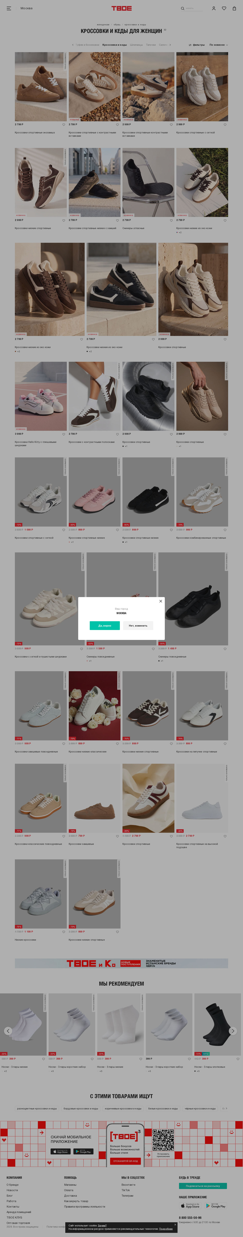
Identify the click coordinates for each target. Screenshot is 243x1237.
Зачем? (102, 1226)
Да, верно (104, 626)
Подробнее (166, 1229)
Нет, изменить (138, 626)
